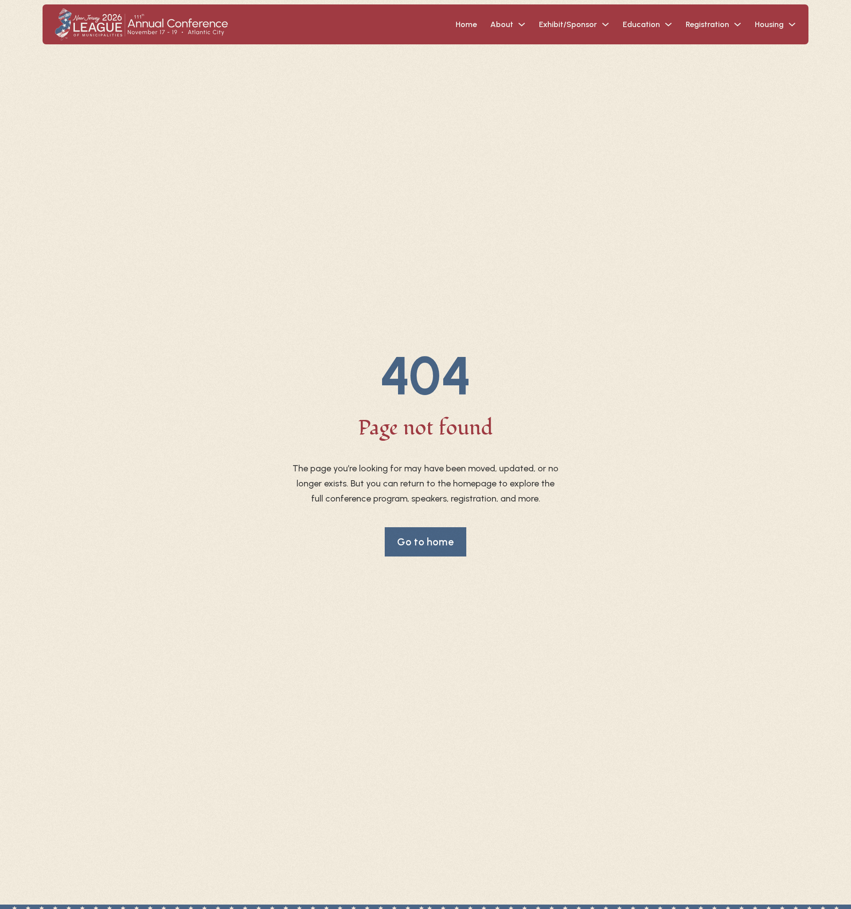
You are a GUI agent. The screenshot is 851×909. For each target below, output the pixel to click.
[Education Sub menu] (668, 24)
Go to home (425, 542)
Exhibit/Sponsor (568, 24)
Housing (769, 24)
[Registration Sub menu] (738, 24)
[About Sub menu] (522, 24)
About (501, 24)
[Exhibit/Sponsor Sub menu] (605, 24)
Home (466, 24)
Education (641, 24)
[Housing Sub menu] (792, 24)
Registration (707, 24)
